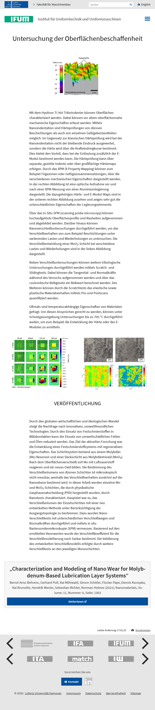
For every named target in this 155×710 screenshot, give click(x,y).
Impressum (73, 693)
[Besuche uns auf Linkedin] (88, 681)
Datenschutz (93, 693)
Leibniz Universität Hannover (43, 693)
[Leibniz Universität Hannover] (16, 4)
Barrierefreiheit (116, 693)
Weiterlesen (76, 601)
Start (131, 4)
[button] (10, 643)
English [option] (145, 4)
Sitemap (135, 693)
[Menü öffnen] (147, 20)
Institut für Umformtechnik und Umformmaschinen (79, 19)
